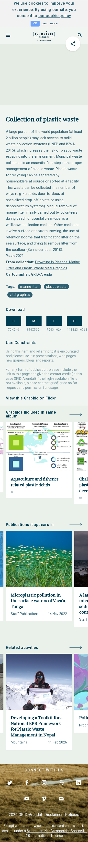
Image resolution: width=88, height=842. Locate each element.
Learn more (49, 23)
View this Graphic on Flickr (31, 398)
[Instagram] (44, 788)
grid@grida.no (61, 383)
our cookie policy (54, 15)
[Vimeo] (44, 804)
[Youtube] (26, 804)
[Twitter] (9, 788)
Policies (72, 814)
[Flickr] (61, 788)
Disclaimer (53, 814)
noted (46, 826)
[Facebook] (26, 788)
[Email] (61, 804)
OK (35, 23)
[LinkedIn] (78, 788)
